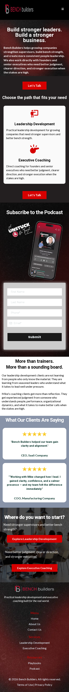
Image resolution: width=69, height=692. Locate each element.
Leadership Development (34, 642)
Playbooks (34, 663)
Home (34, 618)
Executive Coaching (35, 648)
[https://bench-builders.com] (19, 9)
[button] (62, 9)
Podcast (35, 668)
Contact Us (34, 629)
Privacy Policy (43, 684)
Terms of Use (25, 684)
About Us (34, 624)
